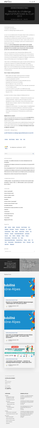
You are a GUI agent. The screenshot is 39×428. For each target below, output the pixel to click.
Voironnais (29, 242)
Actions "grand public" (8, 191)
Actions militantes (7, 197)
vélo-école (6, 244)
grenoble (11, 233)
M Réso (23, 235)
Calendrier (6, 209)
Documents (8, 401)
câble (13, 231)
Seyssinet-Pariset (19, 240)
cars (29, 227)
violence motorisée (18, 242)
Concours (17, 229)
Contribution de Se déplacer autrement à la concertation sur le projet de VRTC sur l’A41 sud (19, 165)
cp (26, 229)
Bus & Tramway (11, 139)
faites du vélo (21, 231)
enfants (16, 231)
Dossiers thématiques (8, 215)
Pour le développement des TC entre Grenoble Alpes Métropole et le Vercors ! (19, 168)
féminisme (7, 233)
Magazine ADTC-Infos (8, 219)
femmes (27, 231)
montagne (18, 235)
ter (32, 240)
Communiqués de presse (9, 213)
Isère (10, 235)
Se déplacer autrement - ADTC (17, 19)
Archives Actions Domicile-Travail (19, 8)
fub (30, 231)
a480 (5, 227)
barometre (18, 227)
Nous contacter (8, 387)
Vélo (24, 139)
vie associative (10, 242)
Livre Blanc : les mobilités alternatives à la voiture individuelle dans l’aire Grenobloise (18, 161)
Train (21, 139)
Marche (17, 139)
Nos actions (7, 415)
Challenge (6, 229)
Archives (6, 139)
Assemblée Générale (8, 205)
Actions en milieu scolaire (9, 195)
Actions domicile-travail (8, 193)
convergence (22, 229)
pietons (27, 235)
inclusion (6, 235)
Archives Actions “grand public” (10, 201)
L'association (6, 217)
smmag (25, 240)
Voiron (24, 242)
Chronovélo (12, 229)
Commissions (6, 211)
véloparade (12, 244)
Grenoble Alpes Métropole (19, 233)
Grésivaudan (27, 233)
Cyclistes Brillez (7, 231)
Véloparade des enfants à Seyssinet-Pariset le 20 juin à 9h (15, 173)
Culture (30, 229)
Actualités (6, 199)
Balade (13, 227)
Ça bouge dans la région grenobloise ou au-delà (13, 207)
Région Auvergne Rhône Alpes (10, 240)
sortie (29, 240)
